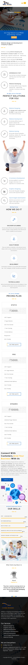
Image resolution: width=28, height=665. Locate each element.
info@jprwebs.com (7, 643)
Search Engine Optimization (11, 633)
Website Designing (9, 624)
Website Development (10, 628)
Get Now (14, 37)
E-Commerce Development (11, 630)
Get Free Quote (14, 344)
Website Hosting (8, 635)
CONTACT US (7, 479)
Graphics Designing (9, 626)
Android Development (10, 631)
